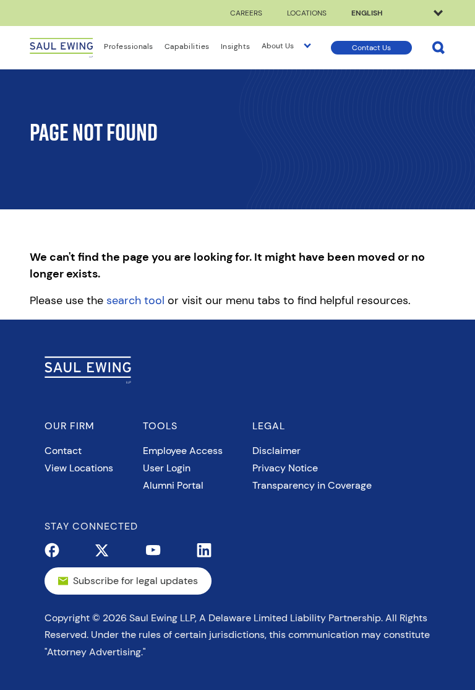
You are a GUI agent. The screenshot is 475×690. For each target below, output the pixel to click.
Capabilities (187, 46)
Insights (235, 46)
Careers (246, 13)
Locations (307, 13)
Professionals (128, 46)
